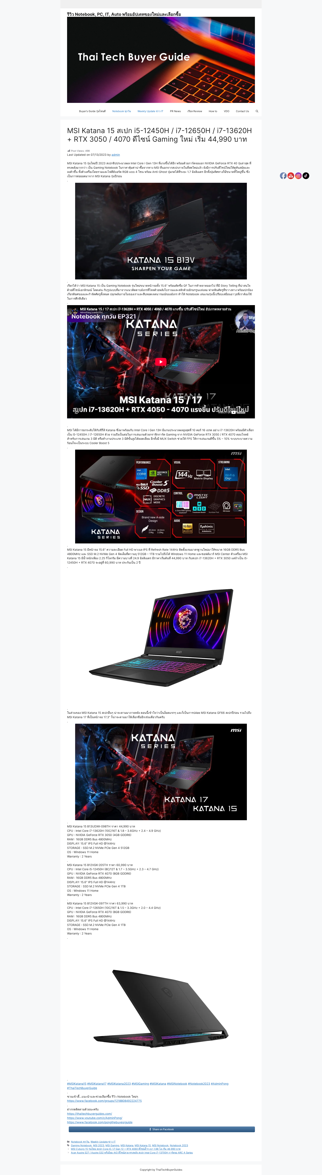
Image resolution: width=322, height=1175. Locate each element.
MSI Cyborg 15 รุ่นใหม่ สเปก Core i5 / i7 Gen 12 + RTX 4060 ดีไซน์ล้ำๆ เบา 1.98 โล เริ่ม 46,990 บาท (126, 1148)
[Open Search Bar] (257, 111)
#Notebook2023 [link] (199, 1083)
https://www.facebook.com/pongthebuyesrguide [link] (99, 1122)
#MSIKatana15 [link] (76, 1083)
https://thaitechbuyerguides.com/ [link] (89, 1113)
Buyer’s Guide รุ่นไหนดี (92, 111)
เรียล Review (194, 111)
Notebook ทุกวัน (121, 111)
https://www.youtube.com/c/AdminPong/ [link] (94, 1118)
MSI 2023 (98, 1145)
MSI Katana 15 (143, 1145)
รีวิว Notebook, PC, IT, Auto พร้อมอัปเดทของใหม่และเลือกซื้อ (124, 14)
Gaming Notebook (81, 1145)
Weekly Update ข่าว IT (150, 111)
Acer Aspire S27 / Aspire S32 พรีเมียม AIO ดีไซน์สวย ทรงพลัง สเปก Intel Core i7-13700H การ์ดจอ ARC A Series (132, 1152)
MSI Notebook (160, 1145)
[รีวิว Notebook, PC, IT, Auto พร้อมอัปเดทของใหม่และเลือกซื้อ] (161, 59)
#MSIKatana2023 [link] (119, 1083)
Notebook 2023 (179, 1145)
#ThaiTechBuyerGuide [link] (82, 1088)
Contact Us (242, 111)
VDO (226, 111)
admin (116, 154)
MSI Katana (127, 1145)
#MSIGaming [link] (140, 1083)
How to (213, 111)
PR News (175, 111)
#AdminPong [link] (219, 1083)
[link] (104, 1100)
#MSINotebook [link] (177, 1083)
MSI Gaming (112, 1145)
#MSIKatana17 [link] (96, 1083)
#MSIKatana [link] (158, 1083)
